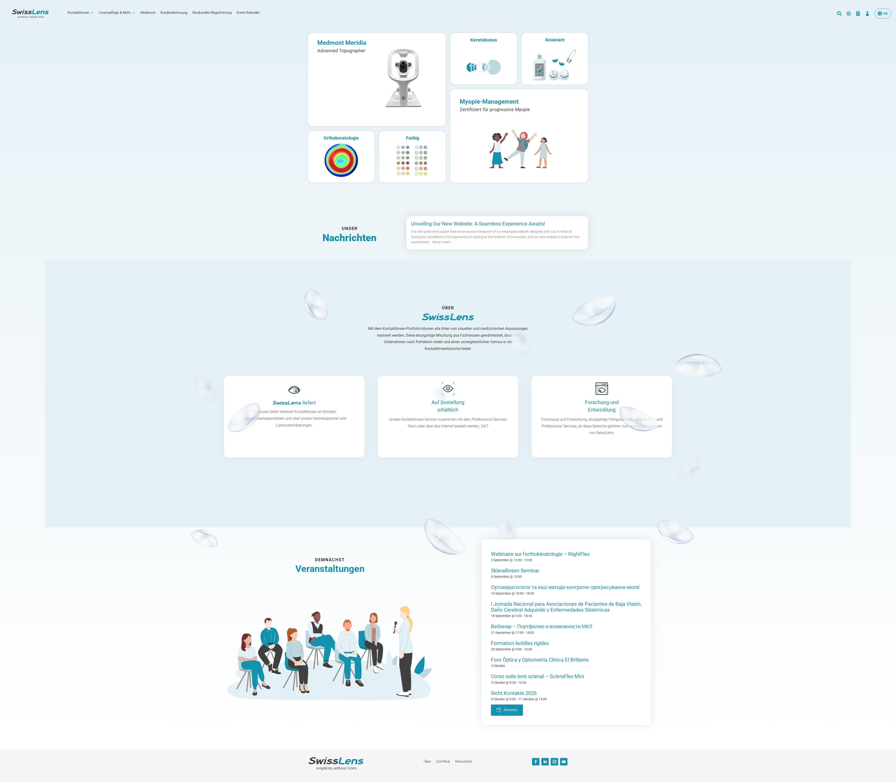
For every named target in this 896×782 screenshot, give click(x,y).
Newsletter (463, 761)
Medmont (147, 13)
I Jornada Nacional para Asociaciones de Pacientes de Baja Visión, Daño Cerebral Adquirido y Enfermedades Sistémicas (566, 607)
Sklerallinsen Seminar (515, 571)
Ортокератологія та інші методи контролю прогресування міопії (565, 587)
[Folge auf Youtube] (563, 761)
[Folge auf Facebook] (535, 761)
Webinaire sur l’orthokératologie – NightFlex (540, 554)
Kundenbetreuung (174, 13)
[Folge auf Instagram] (554, 761)
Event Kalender (248, 13)
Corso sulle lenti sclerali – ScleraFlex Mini (537, 676)
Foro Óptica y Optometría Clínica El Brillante (540, 660)
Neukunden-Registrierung (211, 13)
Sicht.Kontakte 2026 (514, 693)
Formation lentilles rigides (520, 643)
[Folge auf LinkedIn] (545, 761)
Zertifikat (443, 761)
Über (427, 761)
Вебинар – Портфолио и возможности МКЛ (541, 626)
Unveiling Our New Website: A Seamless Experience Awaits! (478, 224)
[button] (882, 13)
